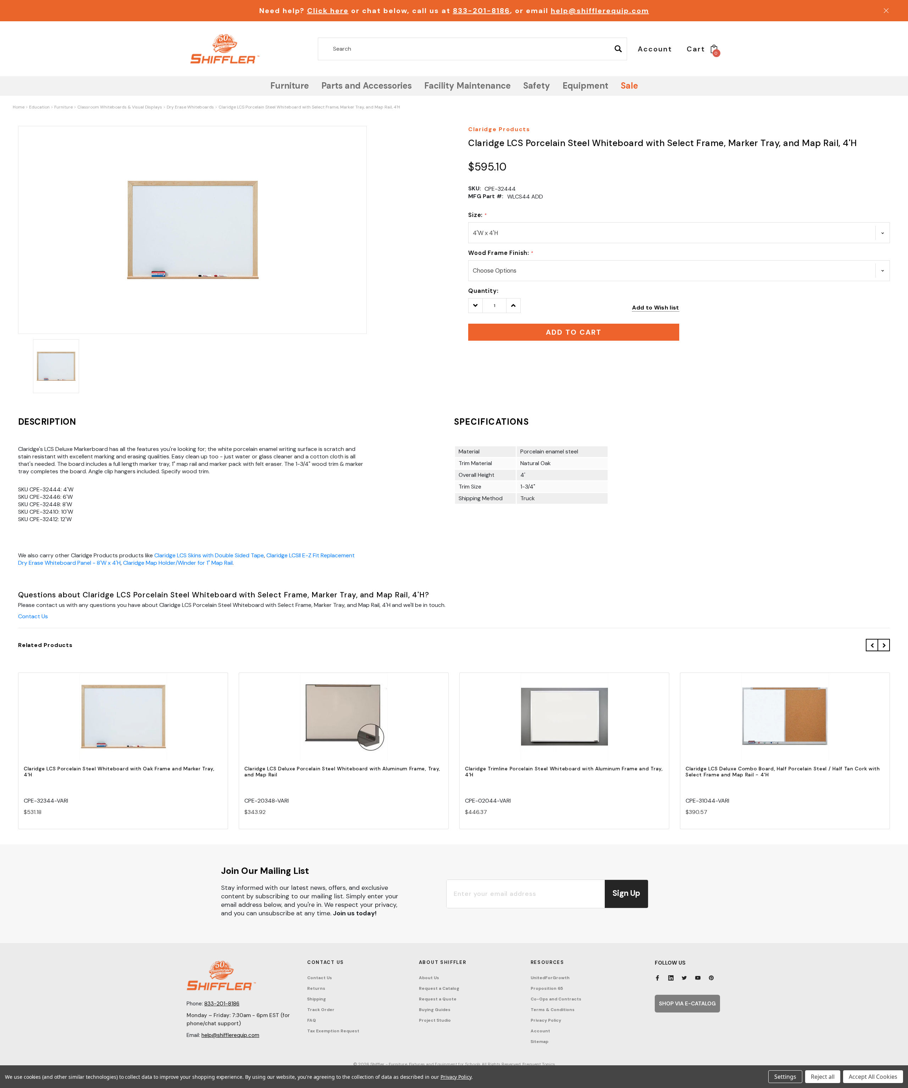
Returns (316, 988)
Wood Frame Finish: (500, 253)
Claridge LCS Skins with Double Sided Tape (209, 555)
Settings (785, 1077)
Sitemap (539, 1041)
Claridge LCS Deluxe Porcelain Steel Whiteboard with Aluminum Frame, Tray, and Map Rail (342, 771)
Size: (477, 215)
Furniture (63, 107)
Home (18, 107)
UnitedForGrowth (550, 978)
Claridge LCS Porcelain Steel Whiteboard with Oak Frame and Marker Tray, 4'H (119, 771)
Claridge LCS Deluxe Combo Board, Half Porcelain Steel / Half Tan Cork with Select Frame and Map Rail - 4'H (783, 771)
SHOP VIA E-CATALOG (687, 1003)
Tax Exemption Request (333, 1031)
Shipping (316, 999)
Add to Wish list (655, 307)
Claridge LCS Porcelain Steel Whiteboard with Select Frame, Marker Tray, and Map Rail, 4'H (309, 107)
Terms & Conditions (553, 1009)
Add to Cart (123, 723)
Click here (328, 10)
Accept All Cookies (873, 1077)
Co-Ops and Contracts (556, 999)
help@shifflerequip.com (600, 10)
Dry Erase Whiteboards (190, 107)
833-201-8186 (481, 10)
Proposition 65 (547, 988)
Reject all (823, 1077)
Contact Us (33, 616)
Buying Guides (434, 1009)
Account (540, 1031)
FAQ (311, 1020)
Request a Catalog (439, 988)
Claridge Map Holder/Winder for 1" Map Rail (178, 563)
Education (39, 107)
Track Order (320, 1009)
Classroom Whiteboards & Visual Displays (119, 107)
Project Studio (435, 1020)
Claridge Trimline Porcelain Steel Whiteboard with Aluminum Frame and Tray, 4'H (564, 771)
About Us (429, 978)
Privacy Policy (546, 1020)
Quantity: (483, 291)
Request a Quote (437, 999)
